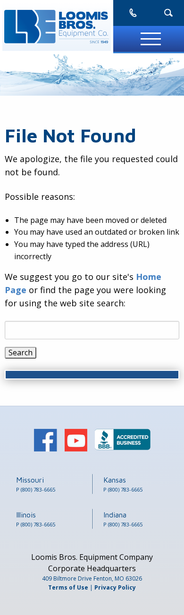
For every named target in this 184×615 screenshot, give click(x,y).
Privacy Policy (115, 587)
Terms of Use (68, 587)
